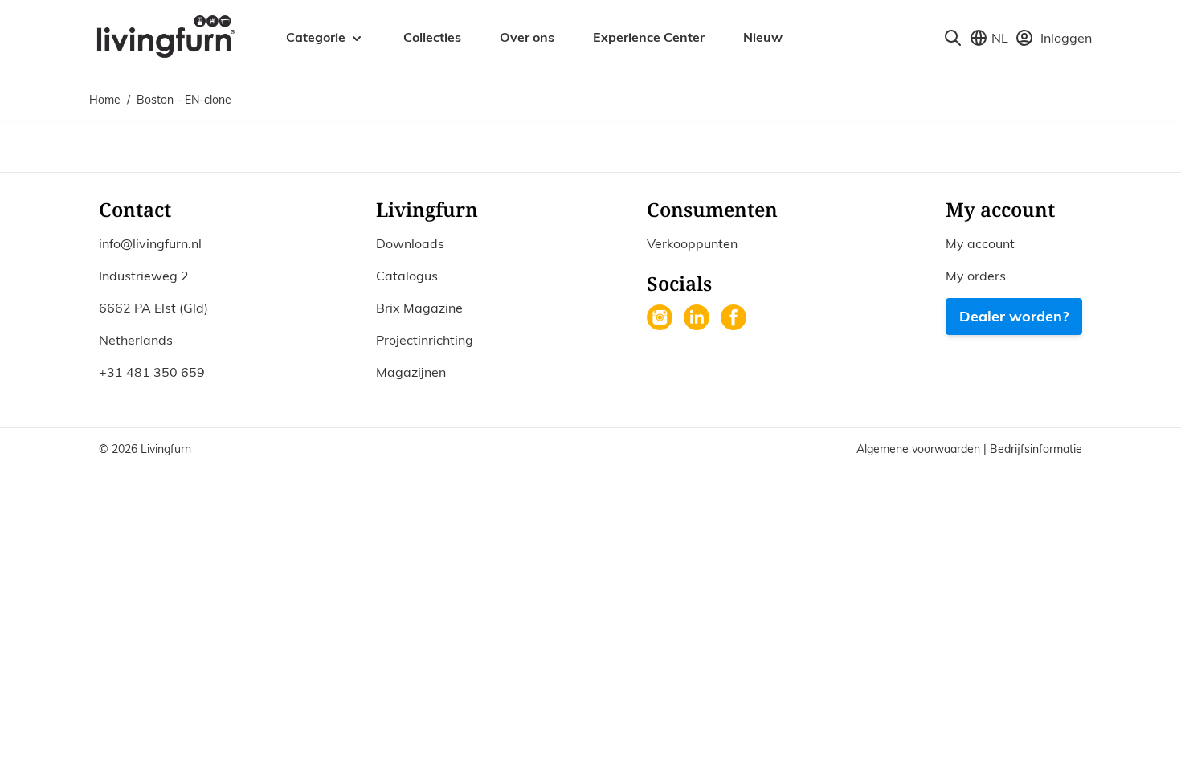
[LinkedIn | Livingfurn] (698, 318)
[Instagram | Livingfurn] (661, 318)
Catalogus (407, 276)
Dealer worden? (1014, 316)
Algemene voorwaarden (919, 449)
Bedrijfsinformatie (1036, 449)
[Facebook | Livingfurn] (735, 318)
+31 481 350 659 (152, 372)
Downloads (410, 243)
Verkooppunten (692, 243)
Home (105, 99)
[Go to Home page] (165, 35)
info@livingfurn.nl (150, 243)
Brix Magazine (419, 308)
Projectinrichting (424, 340)
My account (980, 243)
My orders (976, 276)
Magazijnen (411, 372)
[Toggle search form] (952, 37)
